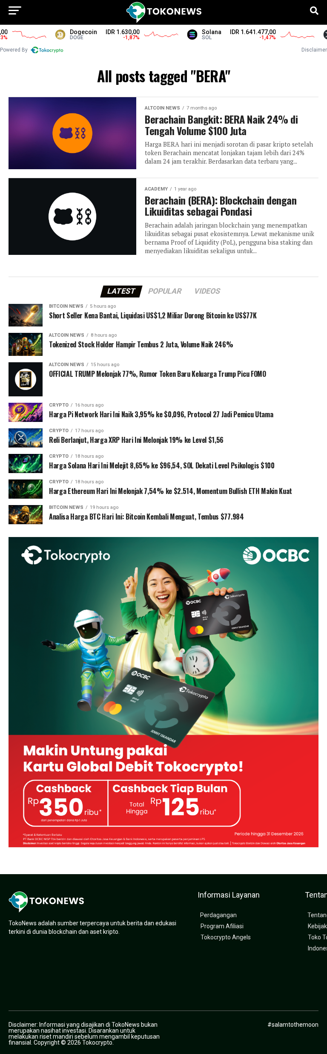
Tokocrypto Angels (226, 937)
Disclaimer (314, 49)
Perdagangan (218, 915)
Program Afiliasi (222, 926)
